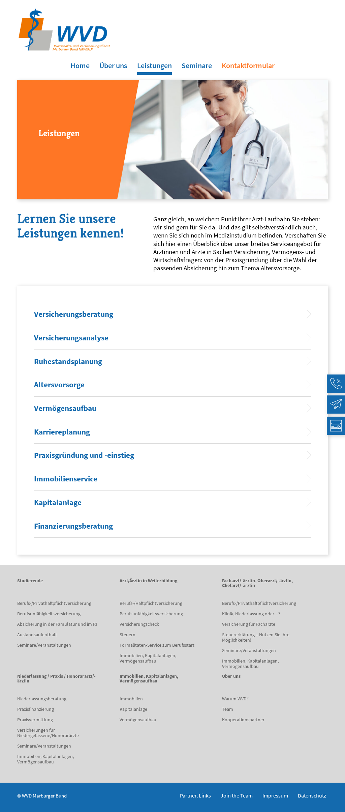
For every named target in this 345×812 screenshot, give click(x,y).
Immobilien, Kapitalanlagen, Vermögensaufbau (148, 658)
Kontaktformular (248, 65)
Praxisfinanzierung (35, 709)
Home (80, 65)
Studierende (30, 581)
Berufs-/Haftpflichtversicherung (151, 603)
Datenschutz (312, 795)
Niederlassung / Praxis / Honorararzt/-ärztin (56, 679)
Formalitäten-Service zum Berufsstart (157, 645)
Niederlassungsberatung (41, 699)
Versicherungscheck (139, 624)
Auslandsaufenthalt (37, 635)
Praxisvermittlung (35, 720)
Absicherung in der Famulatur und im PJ (57, 624)
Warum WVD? (235, 699)
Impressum (275, 795)
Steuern (127, 635)
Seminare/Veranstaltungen (44, 645)
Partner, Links (195, 795)
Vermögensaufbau (138, 720)
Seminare (197, 65)
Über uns (113, 65)
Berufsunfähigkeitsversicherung (49, 614)
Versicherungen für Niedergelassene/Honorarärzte (48, 732)
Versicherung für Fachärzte (248, 624)
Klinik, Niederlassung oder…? (251, 614)
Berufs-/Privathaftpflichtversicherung (54, 603)
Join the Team (237, 795)
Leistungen (154, 65)
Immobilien (131, 699)
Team (227, 709)
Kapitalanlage (133, 709)
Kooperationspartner (243, 720)
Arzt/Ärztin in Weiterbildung (148, 581)
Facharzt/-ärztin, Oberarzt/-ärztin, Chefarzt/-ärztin (257, 583)
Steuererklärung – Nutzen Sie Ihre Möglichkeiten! (255, 637)
